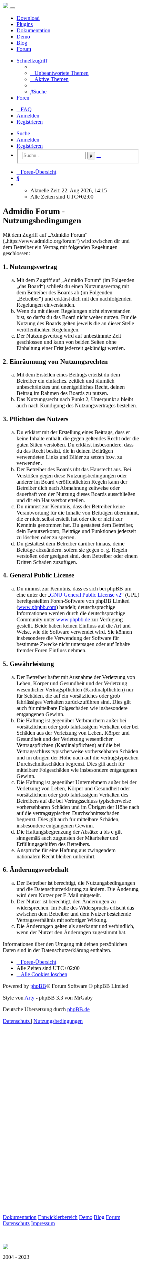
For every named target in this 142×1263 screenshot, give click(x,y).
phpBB (38, 986)
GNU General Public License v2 (85, 595)
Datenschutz (16, 1223)
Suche (23, 133)
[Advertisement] (71, 1127)
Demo (23, 37)
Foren (23, 98)
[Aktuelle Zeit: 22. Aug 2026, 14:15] (19, 184)
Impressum (43, 1223)
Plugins (25, 24)
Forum (24, 49)
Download (28, 18)
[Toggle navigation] (12, 8)
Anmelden (28, 140)
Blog (22, 43)
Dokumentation (33, 30)
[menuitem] (59, 73)
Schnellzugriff (32, 61)
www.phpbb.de (73, 619)
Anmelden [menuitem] (28, 116)
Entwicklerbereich (58, 1217)
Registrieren (30, 146)
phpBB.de (78, 1009)
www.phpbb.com (37, 607)
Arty (29, 998)
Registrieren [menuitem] (30, 122)
